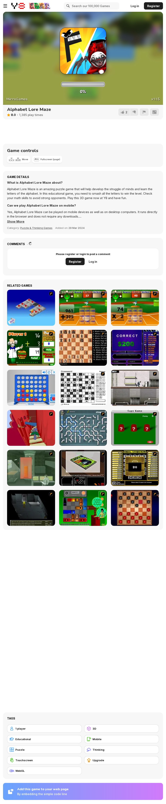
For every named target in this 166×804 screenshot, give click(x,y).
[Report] (144, 112)
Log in (135, 6)
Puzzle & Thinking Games (36, 227)
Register (153, 6)
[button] (15, 221)
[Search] (67, 6)
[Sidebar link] (5, 6)
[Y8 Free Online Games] (18, 6)
